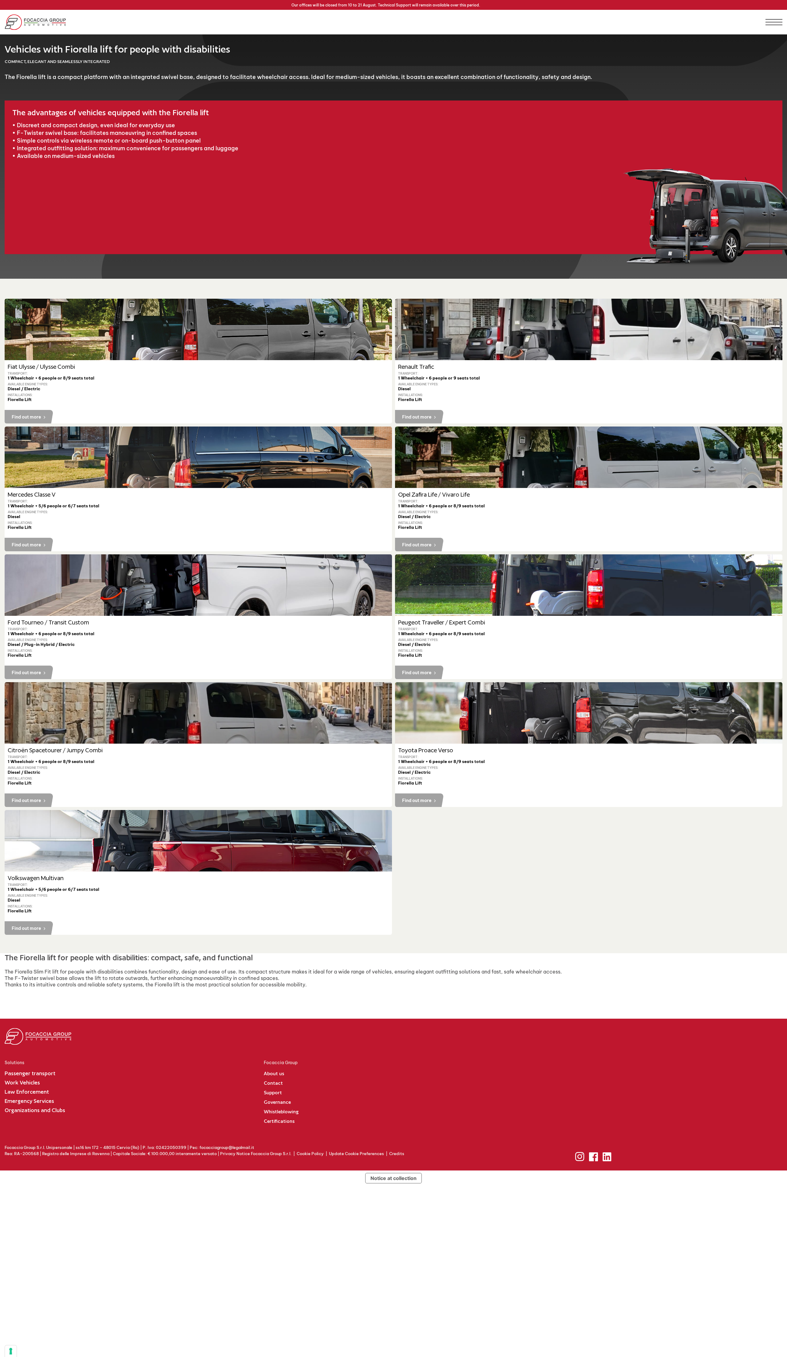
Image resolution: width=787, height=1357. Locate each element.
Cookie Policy (310, 1153)
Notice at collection (393, 1178)
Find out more (26, 417)
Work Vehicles (22, 1082)
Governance (277, 1102)
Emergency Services (29, 1101)
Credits (396, 1153)
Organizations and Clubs (35, 1110)
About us (274, 1073)
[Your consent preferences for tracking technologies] (11, 1351)
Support (273, 1092)
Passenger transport (30, 1073)
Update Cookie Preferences (356, 1153)
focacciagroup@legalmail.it (227, 1147)
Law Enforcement (27, 1091)
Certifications (279, 1121)
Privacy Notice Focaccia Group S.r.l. (255, 1153)
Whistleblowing (281, 1112)
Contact (273, 1083)
